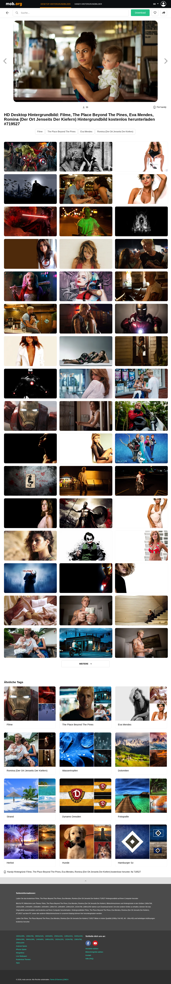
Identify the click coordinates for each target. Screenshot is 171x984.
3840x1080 (30, 939)
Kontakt (88, 955)
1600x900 (49, 936)
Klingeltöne (20, 953)
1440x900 (39, 939)
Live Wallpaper (21, 956)
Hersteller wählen (92, 949)
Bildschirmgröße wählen (94, 952)
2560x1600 (20, 943)
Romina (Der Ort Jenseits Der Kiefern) (115, 131)
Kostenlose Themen (23, 959)
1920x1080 (20, 936)
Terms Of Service (56, 980)
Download (140, 12)
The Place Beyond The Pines (61, 131)
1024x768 (69, 939)
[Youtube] (96, 945)
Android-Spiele (21, 946)
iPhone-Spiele (21, 949)
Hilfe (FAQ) (89, 959)
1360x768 (78, 939)
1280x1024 (68, 936)
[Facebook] (89, 945)
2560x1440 (58, 936)
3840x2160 (39, 936)
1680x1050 (49, 939)
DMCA (66, 980)
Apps (18, 963)
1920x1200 (59, 939)
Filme (40, 131)
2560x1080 (20, 939)
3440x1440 (78, 936)
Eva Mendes (86, 131)
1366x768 (29, 936)
